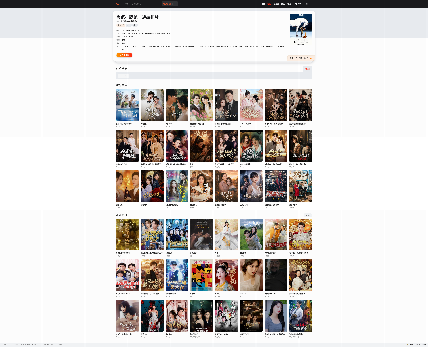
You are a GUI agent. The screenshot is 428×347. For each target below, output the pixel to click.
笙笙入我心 (120, 205)
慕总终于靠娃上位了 (123, 294)
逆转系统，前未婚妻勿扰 (273, 164)
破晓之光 (193, 205)
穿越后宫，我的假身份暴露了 (151, 164)
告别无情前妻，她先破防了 (224, 164)
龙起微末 (144, 205)
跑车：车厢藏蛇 (245, 164)
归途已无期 (244, 205)
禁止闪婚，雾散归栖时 (124, 124)
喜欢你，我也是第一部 (124, 334)
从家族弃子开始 (121, 164)
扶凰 (191, 164)
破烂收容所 (293, 205)
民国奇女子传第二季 (272, 205)
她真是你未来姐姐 (172, 205)
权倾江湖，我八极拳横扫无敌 (176, 164)
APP (299, 4)
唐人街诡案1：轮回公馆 (297, 164)
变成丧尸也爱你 (220, 205)
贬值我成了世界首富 (123, 253)
